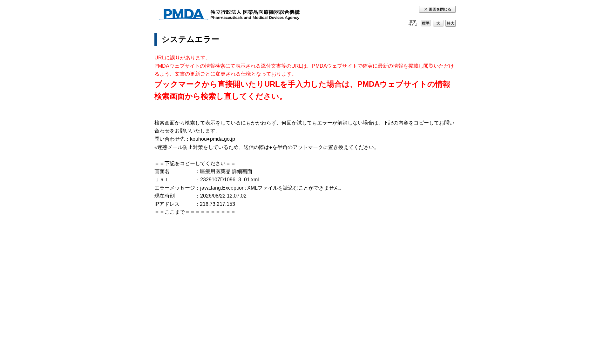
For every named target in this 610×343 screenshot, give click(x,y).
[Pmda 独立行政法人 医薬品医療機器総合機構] (229, 15)
